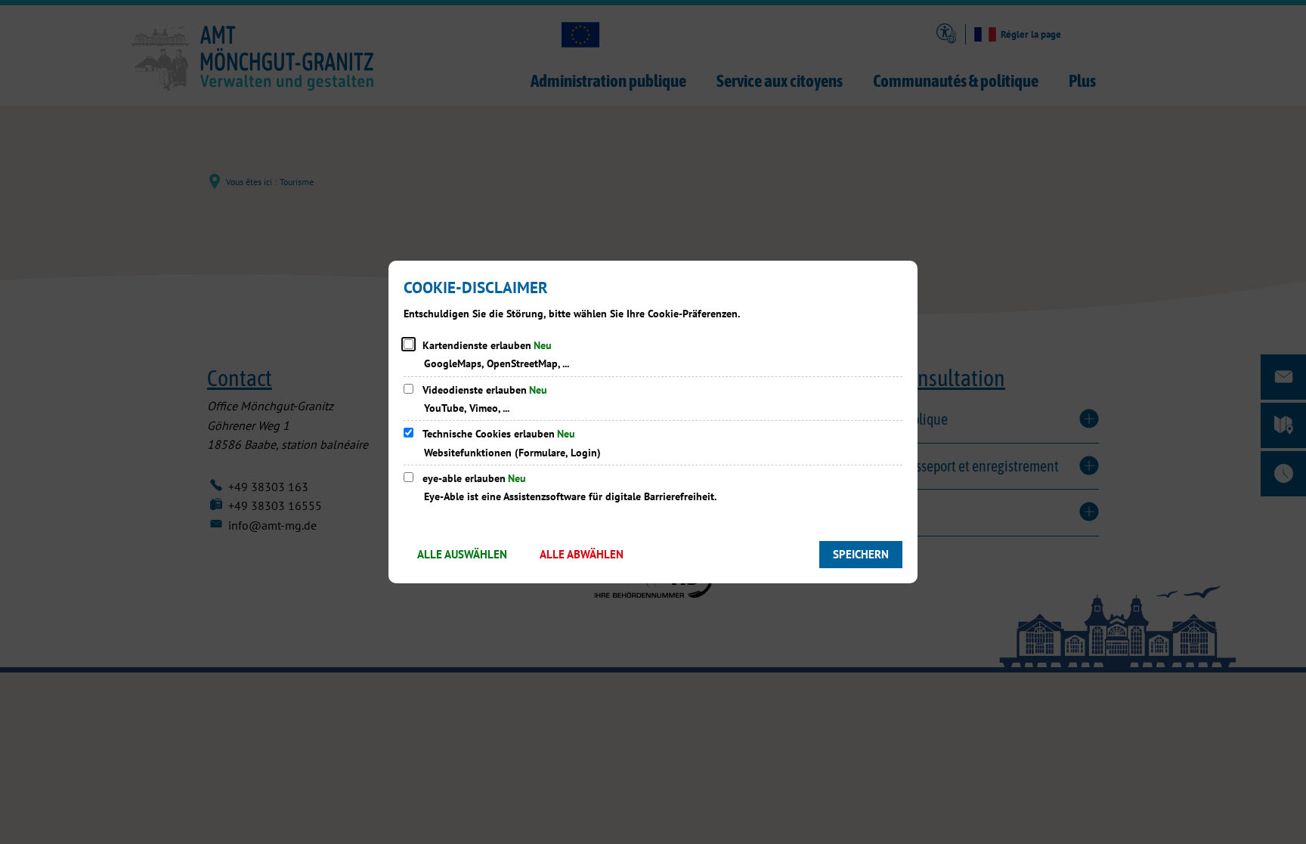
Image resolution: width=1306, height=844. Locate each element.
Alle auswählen (462, 554)
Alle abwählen (582, 554)
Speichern (861, 554)
